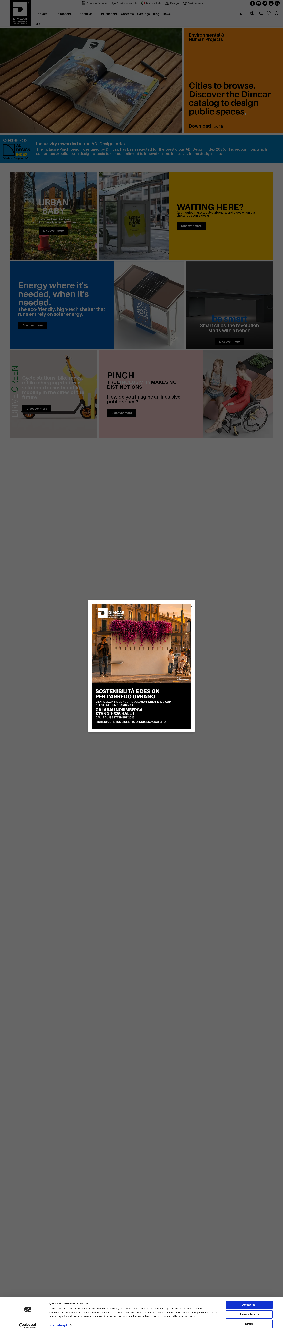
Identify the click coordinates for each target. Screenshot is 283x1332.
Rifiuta (249, 1323)
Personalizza (247, 1314)
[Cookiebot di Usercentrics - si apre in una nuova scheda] (27, 1325)
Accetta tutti (249, 1304)
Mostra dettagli (58, 1325)
